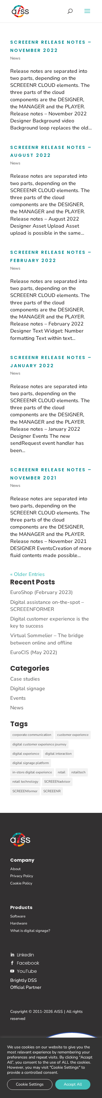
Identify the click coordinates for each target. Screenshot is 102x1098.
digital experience (25, 753)
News (15, 58)
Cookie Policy (21, 883)
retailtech (78, 772)
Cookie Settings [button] (30, 1084)
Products (21, 907)
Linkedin (25, 955)
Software (18, 916)
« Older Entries (27, 574)
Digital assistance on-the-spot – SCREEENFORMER (47, 606)
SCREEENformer (24, 791)
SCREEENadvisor (57, 781)
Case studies (25, 678)
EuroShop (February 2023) (41, 592)
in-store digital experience (32, 772)
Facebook (28, 963)
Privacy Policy (21, 876)
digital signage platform (30, 763)
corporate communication (31, 734)
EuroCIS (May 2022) (33, 652)
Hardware (18, 923)
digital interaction (58, 753)
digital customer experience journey (39, 744)
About (15, 869)
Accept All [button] (73, 1084)
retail (61, 772)
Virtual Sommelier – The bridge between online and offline (47, 639)
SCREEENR (52, 791)
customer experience (72, 734)
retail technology (25, 781)
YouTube (27, 971)
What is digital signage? (30, 930)
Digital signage (27, 688)
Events (18, 698)
